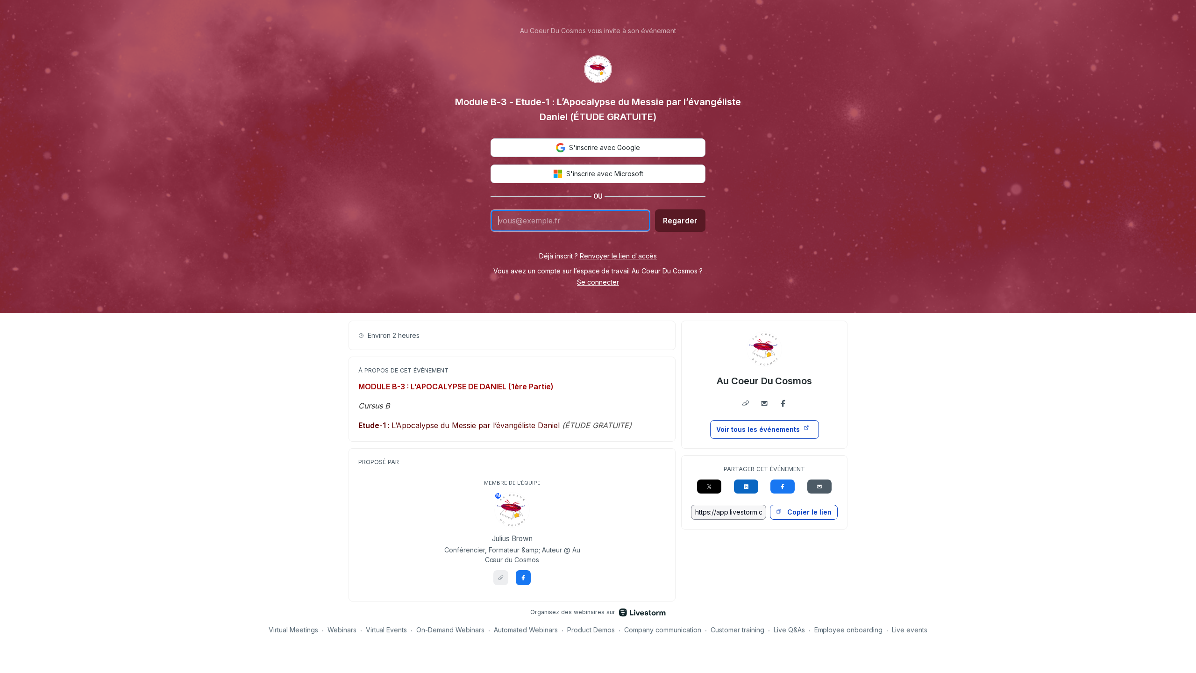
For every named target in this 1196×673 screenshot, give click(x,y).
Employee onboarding (848, 630)
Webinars (341, 630)
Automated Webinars (526, 630)
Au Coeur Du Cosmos (764, 381)
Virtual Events (386, 630)
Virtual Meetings (293, 630)
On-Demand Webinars (450, 630)
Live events (909, 630)
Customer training (737, 630)
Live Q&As (789, 630)
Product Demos (591, 630)
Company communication (662, 630)
